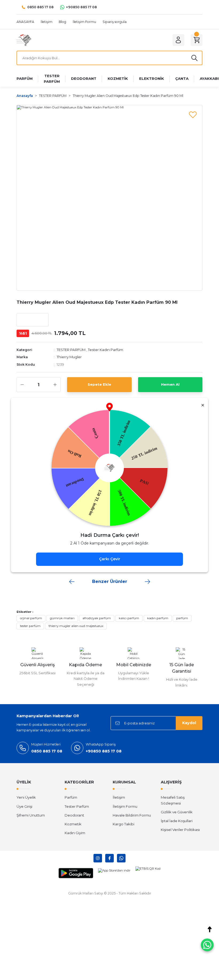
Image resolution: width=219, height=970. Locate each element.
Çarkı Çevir (109, 559)
